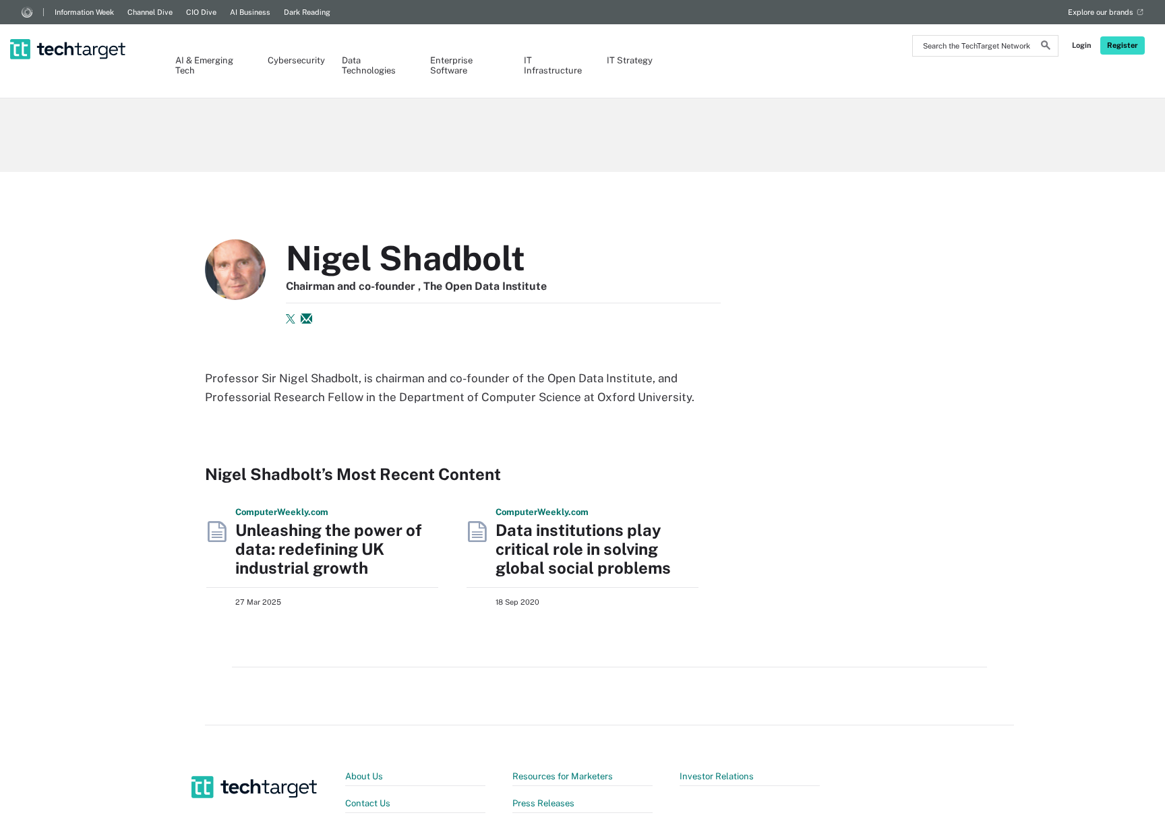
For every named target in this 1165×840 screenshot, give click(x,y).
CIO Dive (201, 12)
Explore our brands (1100, 12)
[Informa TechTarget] (27, 12)
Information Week (84, 12)
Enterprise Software (451, 65)
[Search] (1046, 47)
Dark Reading (307, 12)
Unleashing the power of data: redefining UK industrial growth (328, 548)
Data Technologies (369, 65)
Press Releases (543, 803)
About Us (364, 776)
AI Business (250, 12)
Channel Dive (150, 12)
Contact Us (367, 803)
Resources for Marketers (562, 776)
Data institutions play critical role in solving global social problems (583, 548)
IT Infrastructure (552, 65)
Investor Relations (717, 776)
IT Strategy (630, 60)
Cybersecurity (291, 60)
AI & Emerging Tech (204, 65)
